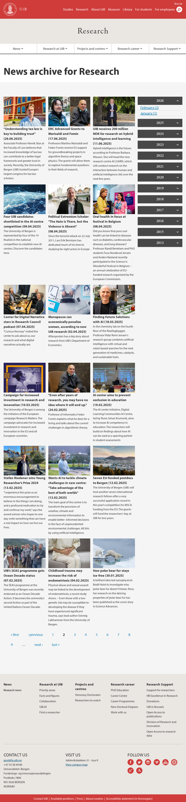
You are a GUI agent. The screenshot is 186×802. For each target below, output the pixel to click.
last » (56, 644)
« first (15, 634)
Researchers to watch (88, 700)
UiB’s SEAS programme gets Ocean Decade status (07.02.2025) (24, 575)
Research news (12, 690)
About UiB (98, 9)
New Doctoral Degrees (124, 707)
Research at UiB (53, 49)
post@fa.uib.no (13, 760)
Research (82, 9)
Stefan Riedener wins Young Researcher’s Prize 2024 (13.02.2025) (24, 483)
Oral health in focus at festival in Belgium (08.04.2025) (109, 221)
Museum (114, 9)
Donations (153, 701)
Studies (68, 9)
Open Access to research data (161, 733)
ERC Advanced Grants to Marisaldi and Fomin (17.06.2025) (66, 134)
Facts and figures (49, 696)
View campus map (77, 764)
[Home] (10, 9)
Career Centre (119, 696)
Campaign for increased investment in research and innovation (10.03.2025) (24, 400)
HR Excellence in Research (162, 696)
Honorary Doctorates (87, 695)
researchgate (132, 771)
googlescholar (175, 762)
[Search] (179, 9)
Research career (128, 49)
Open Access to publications (156, 714)
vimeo (158, 762)
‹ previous (35, 634)
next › (39, 644)
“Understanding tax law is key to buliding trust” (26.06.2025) (23, 134)
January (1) (148, 113)
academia (140, 771)
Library (127, 9)
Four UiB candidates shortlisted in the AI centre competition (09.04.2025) (23, 221)
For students (143, 9)
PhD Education (120, 690)
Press (80, 798)
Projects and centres (91, 49)
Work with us (118, 712)
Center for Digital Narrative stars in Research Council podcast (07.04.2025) (24, 322)
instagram (149, 762)
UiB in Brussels (155, 707)
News (16, 49)
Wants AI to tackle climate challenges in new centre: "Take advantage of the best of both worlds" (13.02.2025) (67, 488)
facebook (132, 762)
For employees (165, 9)
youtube (166, 762)
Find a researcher (49, 712)
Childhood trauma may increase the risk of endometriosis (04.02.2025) (68, 575)
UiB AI (43, 707)
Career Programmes (123, 701)
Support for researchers (161, 690)
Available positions (62, 798)
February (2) (149, 107)
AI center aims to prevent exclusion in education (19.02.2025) (112, 400)
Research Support (166, 49)
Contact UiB (41, 798)
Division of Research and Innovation (161, 724)
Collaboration (47, 701)
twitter (140, 762)
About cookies (94, 798)
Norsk (178, 3)
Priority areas (47, 690)
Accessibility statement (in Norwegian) (129, 798)
